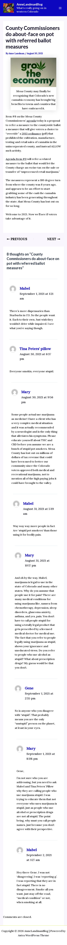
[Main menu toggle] (60, 8)
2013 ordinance (31, 133)
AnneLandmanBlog (30, 4)
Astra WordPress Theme (33, 935)
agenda (31, 120)
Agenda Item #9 (16, 159)
